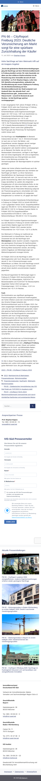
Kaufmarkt (23, 381)
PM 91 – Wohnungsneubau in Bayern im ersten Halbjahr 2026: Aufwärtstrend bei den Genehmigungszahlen (18, 640)
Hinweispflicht (32, 772)
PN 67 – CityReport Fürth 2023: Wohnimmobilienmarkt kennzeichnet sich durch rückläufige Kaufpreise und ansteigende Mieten (18, 394)
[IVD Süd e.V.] (4, 6)
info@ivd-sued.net (9, 716)
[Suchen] (32, 406)
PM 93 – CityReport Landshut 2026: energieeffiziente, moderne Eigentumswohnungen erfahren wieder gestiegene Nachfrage (19, 579)
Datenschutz (19, 772)
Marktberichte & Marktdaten (19, 375)
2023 (6, 375)
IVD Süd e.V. (23, 778)
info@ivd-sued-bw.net (11, 738)
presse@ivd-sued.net (9, 424)
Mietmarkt (31, 381)
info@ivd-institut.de (10, 758)
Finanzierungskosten (11, 381)
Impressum (8, 772)
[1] (26, 125)
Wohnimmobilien (21, 378)
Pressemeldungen (7, 378)
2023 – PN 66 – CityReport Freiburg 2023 (16, 370)
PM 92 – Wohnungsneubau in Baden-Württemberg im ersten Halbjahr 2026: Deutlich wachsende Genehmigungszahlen (19, 609)
